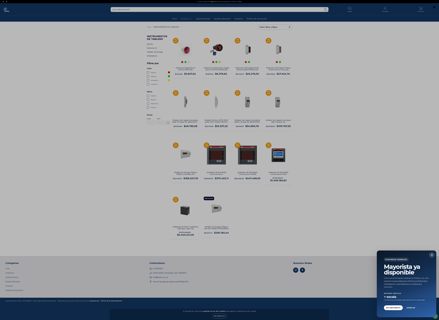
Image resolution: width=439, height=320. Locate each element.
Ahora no (411, 308)
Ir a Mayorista (393, 308)
